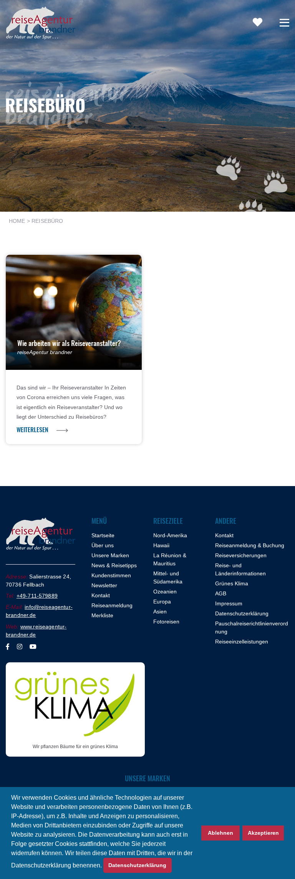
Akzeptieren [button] (263, 833)
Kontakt (100, 595)
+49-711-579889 (37, 596)
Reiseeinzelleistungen (241, 641)
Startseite (102, 535)
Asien (160, 611)
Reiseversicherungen (241, 555)
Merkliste (102, 615)
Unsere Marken (110, 555)
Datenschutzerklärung (241, 613)
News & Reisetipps (114, 565)
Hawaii (161, 545)
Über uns (102, 545)
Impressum (228, 603)
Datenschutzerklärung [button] (137, 865)
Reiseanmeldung (112, 605)
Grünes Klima (231, 583)
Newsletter (104, 585)
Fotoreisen (166, 621)
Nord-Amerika (170, 535)
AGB (220, 593)
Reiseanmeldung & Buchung (249, 545)
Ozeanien (165, 591)
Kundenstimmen (111, 575)
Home (17, 221)
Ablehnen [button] (220, 833)
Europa (162, 601)
